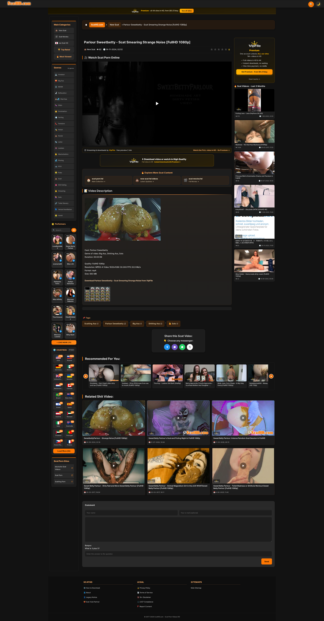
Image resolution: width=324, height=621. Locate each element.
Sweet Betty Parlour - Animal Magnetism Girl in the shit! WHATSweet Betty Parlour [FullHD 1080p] (178, 487)
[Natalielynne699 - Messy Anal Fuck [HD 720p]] (263, 372)
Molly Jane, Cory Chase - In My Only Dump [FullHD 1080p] (231, 384)
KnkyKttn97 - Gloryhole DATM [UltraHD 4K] (251, 209)
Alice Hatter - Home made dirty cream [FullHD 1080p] (252, 275)
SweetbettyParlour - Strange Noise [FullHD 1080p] (105, 438)
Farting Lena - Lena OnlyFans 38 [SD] (249, 113)
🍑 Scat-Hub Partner (92, 602)
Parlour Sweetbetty (114, 323)
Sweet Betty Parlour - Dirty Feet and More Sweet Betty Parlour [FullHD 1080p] (113, 487)
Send (266, 561)
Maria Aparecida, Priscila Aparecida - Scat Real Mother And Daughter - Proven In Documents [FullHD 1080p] (199, 385)
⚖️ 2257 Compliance (145, 602)
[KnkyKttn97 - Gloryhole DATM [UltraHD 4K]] (254, 196)
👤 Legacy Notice (90, 597)
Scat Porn (58, 475)
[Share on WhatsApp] (182, 347)
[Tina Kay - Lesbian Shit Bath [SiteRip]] (168, 372)
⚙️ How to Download (92, 588)
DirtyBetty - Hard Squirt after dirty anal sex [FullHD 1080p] (102, 384)
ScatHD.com (97, 24)
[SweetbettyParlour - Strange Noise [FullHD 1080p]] (113, 418)
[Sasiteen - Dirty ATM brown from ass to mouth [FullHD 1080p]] (136, 372)
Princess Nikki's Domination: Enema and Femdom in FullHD (254, 177)
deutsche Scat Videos (60, 468)
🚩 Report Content (144, 606)
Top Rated (64, 50)
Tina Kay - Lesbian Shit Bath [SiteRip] (167, 383)
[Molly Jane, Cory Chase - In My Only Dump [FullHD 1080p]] (231, 372)
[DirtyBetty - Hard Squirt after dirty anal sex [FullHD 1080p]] (104, 372)
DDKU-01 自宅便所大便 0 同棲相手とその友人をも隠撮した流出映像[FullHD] (254, 242)
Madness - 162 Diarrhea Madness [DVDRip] (251, 145)
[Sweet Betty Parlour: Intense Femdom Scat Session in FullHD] (243, 418)
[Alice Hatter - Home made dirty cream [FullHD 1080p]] (254, 261)
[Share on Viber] (175, 347)
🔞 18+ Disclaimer (144, 597)
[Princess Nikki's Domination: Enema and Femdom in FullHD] (254, 162)
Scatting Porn (60, 482)
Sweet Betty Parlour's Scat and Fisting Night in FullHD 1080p (174, 438)
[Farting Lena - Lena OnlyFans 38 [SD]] (254, 100)
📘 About (87, 593)
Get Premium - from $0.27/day (254, 72)
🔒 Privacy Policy (143, 588)
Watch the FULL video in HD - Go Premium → (211, 150)
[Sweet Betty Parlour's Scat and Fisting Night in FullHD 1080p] (178, 418)
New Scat (114, 24)
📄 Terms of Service (145, 593)
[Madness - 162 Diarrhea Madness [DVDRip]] (254, 131)
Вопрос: (88, 545)
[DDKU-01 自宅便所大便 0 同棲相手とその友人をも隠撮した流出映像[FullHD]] (254, 227)
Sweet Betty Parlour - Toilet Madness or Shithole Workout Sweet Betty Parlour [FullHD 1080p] (241, 487)
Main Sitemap (196, 588)
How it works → (254, 79)
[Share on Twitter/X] (190, 347)
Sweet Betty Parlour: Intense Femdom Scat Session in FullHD (239, 438)
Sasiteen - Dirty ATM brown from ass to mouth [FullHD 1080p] (135, 384)
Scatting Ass (90, 323)
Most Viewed (64, 57)
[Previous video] (85, 376)
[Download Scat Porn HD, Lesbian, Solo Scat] (19, 3)
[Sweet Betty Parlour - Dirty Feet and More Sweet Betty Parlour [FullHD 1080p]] (113, 465)
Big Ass (136, 323)
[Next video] (271, 376)
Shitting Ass (154, 323)
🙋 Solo (172, 323)
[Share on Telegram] (167, 347)
